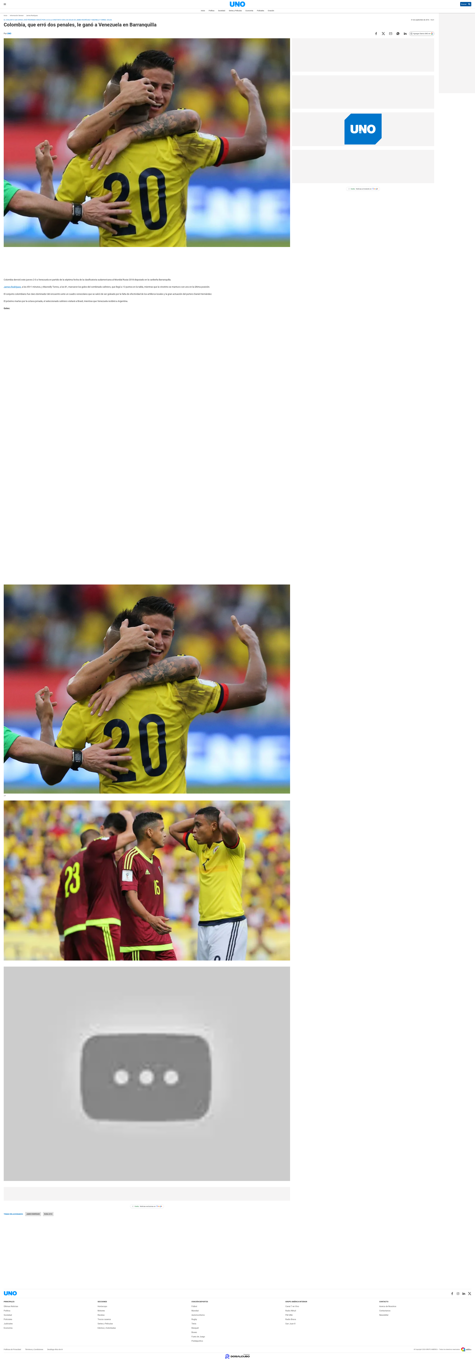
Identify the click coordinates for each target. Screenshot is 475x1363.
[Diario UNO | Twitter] (469, 1293)
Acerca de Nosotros (387, 1306)
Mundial (195, 1311)
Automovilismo (198, 1315)
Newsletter (383, 1315)
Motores (101, 1311)
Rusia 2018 (48, 1214)
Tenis (193, 1323)
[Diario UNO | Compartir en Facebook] (376, 33)
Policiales (260, 11)
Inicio (203, 11)
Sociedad (221, 11)
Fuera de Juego (198, 1336)
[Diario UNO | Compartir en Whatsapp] (397, 33)
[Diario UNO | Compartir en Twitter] (383, 33)
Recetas (101, 1315)
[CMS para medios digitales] (237, 1356)
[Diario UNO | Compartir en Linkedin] (405, 33)
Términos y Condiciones (34, 1349)
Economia (249, 11)
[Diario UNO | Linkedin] (463, 1293)
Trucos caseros (104, 1319)
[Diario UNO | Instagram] (458, 1293)
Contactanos (384, 1311)
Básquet (195, 1328)
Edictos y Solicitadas (107, 1328)
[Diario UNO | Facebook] (452, 1293)
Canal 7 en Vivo (292, 1306)
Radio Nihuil (290, 1311)
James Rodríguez (12, 287)
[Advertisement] (147, 1193)
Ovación (271, 11)
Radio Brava (290, 1319)
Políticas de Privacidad (12, 1349)
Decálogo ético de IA (55, 1349)
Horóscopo (102, 1306)
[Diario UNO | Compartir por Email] (390, 33)
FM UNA (289, 1315)
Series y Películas (235, 11)
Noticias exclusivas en (144, 1206)
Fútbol (194, 1306)
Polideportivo (197, 1341)
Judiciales (8, 1323)
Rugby (194, 1319)
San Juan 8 (290, 1323)
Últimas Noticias (11, 1306)
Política (211, 11)
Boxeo (194, 1332)
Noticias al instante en (360, 189)
